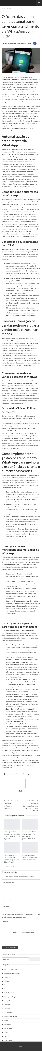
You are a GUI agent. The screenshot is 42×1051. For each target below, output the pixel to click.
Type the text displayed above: (24, 932)
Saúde (6, 1036)
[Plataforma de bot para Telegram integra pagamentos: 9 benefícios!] (12, 847)
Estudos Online (9, 993)
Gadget (7, 1001)
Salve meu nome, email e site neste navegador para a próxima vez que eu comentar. (21, 915)
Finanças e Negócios (11, 997)
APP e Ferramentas (11, 969)
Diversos (7, 985)
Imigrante (7, 1004)
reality (6, 1032)
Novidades (8, 1028)
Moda (6, 1020)
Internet (7, 1008)
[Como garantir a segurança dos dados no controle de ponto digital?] (12, 824)
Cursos (7, 981)
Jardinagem (8, 1012)
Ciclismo (7, 977)
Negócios (7, 1024)
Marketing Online (10, 1016)
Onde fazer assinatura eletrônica (8, 806)
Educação (7, 989)
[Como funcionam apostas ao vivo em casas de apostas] (30, 847)
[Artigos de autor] (21, 783)
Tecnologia (5, 842)
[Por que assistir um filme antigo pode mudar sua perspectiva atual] (30, 824)
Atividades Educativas (12, 973)
